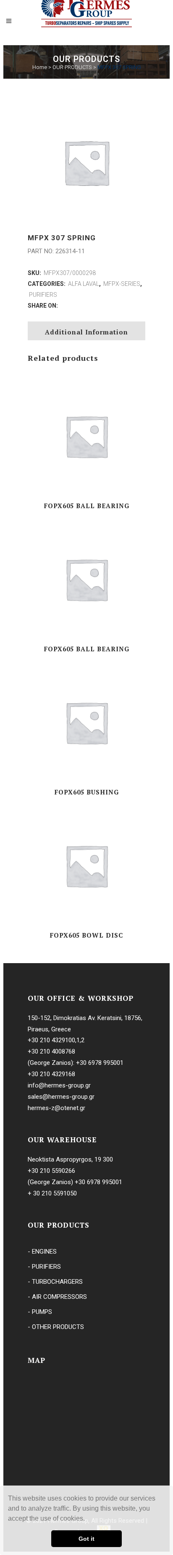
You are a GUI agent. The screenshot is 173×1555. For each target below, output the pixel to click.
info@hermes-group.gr (59, 1085)
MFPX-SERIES (121, 283)
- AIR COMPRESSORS (57, 1297)
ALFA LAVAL (83, 283)
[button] (87, 1519)
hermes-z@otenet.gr (56, 1108)
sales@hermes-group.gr (61, 1096)
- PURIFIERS (44, 1266)
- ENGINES (42, 1251)
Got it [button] (86, 1538)
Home (39, 67)
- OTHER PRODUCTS (56, 1327)
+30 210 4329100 (51, 1040)
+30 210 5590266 (51, 1171)
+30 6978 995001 (99, 1063)
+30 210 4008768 (51, 1051)
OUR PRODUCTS (72, 67)
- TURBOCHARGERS (55, 1281)
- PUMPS (40, 1312)
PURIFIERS (43, 294)
